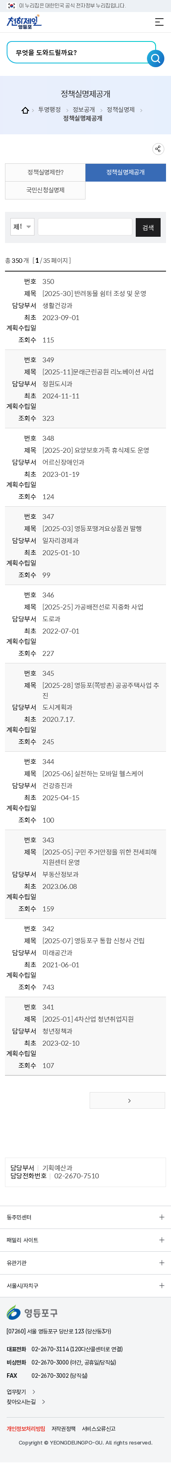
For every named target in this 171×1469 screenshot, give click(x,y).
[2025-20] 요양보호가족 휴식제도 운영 (95, 450)
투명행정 (49, 110)
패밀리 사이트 (22, 1240)
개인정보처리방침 (26, 1428)
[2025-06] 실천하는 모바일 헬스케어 (92, 773)
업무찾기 (16, 1392)
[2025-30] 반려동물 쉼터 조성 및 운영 (94, 293)
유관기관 (17, 1263)
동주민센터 (19, 1217)
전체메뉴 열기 (159, 22)
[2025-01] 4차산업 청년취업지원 (88, 1019)
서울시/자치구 (22, 1285)
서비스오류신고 (98, 1428)
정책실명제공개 (83, 118)
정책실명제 (121, 110)
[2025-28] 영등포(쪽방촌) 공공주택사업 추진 (100, 690)
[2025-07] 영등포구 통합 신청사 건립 (93, 940)
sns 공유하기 (158, 149)
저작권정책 (63, 1428)
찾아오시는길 (21, 1402)
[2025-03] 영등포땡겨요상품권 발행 (92, 528)
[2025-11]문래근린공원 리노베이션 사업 (98, 371)
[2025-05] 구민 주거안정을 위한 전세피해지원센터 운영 (99, 857)
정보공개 (84, 110)
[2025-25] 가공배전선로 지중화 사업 (92, 607)
